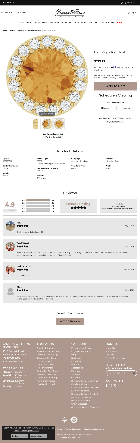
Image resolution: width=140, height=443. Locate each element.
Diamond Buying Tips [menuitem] (48, 354)
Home (5, 30)
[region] (47, 76)
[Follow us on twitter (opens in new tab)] (115, 385)
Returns (126, 108)
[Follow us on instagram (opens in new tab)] (110, 385)
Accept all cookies (38, 436)
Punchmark (75, 438)
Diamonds (41, 23)
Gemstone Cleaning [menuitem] (47, 377)
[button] (128, 2)
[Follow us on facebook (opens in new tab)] (107, 385)
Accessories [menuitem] (77, 368)
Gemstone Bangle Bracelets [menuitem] (85, 407)
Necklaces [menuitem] (76, 358)
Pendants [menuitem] (76, 361)
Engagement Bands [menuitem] (81, 351)
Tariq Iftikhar (24, 266)
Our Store (108, 23)
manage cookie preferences (26, 431)
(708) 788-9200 (53, 137)
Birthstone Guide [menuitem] (45, 361)
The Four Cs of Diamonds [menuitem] (49, 351)
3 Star (22, 206)
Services (110, 354)
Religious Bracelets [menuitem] (80, 400)
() (52, 200)
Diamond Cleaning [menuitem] (46, 374)
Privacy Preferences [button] (115, 358)
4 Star (22, 203)
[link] (8, 2)
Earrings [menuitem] (75, 371)
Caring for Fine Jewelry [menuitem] (49, 371)
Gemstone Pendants (34, 30)
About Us (110, 348)
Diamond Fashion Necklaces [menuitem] (85, 387)
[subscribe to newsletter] (133, 373)
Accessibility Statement (94, 429)
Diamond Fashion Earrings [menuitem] (84, 381)
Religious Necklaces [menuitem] (81, 397)
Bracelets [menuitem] (76, 364)
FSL (19, 222)
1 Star (23, 211)
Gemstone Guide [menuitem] (45, 364)
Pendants (20, 30)
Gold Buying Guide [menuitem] (46, 384)
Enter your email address (119, 368)
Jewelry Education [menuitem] (46, 348)
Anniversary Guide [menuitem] (46, 381)
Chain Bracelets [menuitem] (79, 404)
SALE (120, 22)
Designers (80, 23)
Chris (20, 287)
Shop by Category (60, 23)
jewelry (12, 30)
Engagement (25, 23)
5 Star (22, 200)
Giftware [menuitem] (75, 377)
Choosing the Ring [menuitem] (46, 358)
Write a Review (70, 321)
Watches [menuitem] (75, 374)
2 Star (22, 208)
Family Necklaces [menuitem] (80, 384)
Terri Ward (23, 243)
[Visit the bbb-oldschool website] (64, 419)
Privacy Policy (112, 351)
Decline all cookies (19, 436)
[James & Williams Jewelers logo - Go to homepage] (70, 12)
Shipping (105, 108)
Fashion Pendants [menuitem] (80, 391)
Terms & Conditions (73, 429)
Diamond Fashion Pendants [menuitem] (85, 394)
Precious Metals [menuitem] (45, 368)
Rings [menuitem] (74, 354)
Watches (94, 23)
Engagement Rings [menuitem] (81, 348)
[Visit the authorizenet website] (74, 419)
